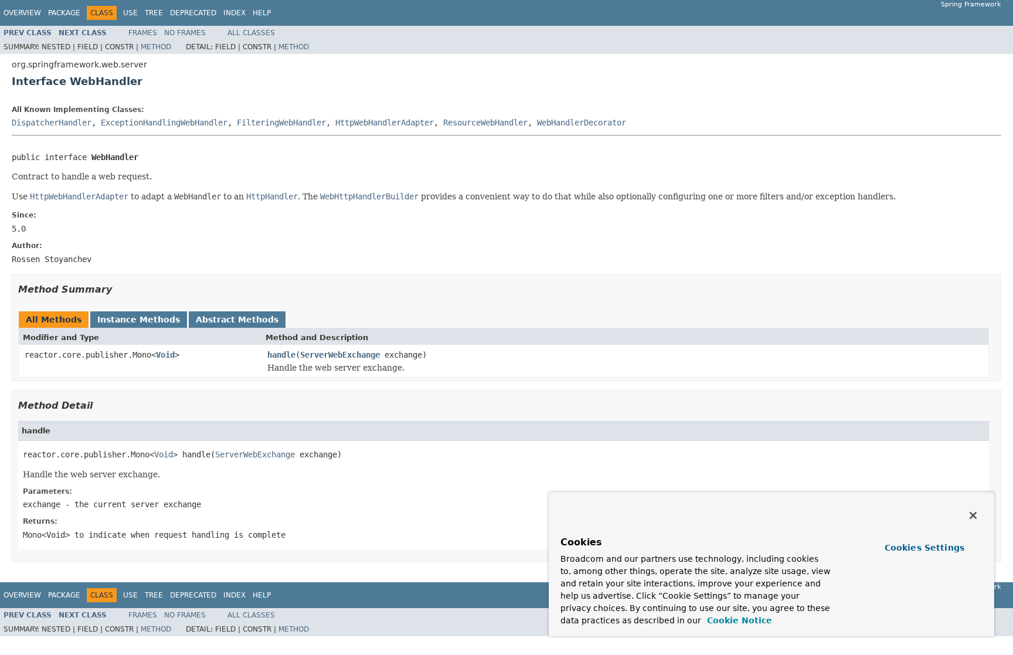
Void (165, 354)
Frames (142, 33)
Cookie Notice (738, 620)
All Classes (251, 33)
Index (234, 13)
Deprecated (193, 13)
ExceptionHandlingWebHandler (164, 122)
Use (130, 13)
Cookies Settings (924, 547)
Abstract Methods (237, 319)
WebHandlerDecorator (581, 122)
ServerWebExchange (340, 354)
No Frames (185, 33)
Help (262, 13)
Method (156, 47)
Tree (154, 13)
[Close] (973, 515)
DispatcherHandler (51, 122)
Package (64, 13)
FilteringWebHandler (281, 122)
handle (281, 354)
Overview (22, 13)
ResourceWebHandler (485, 122)
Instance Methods (138, 319)
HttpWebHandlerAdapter (384, 122)
